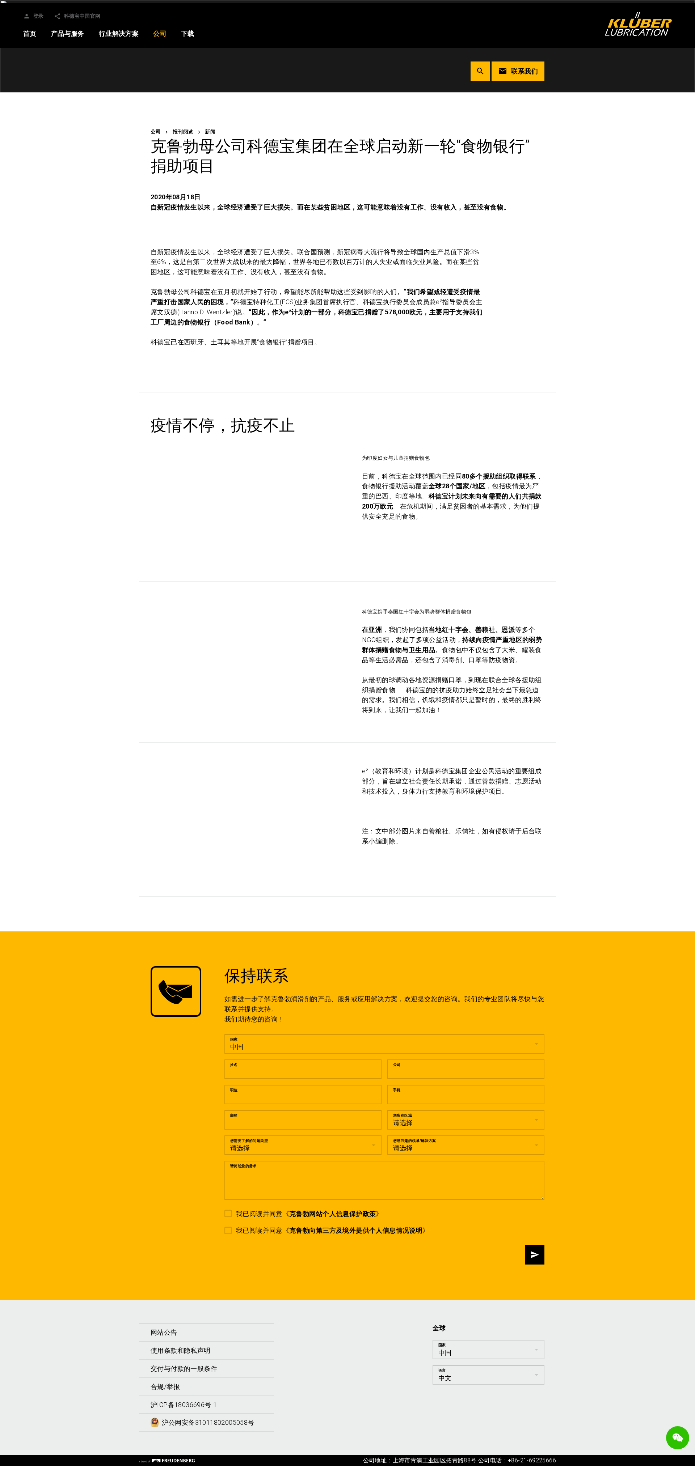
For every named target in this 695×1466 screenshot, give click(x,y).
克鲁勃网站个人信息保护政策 (332, 1213)
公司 (397, 1064)
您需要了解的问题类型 (249, 1140)
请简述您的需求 (243, 1166)
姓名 (234, 1064)
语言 (442, 1370)
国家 (234, 1039)
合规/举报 (165, 1386)
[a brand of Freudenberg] (167, 1460)
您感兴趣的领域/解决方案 (414, 1140)
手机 (397, 1090)
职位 (234, 1090)
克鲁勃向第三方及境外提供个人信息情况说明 (355, 1230)
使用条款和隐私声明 (181, 1350)
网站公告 (164, 1332)
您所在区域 (402, 1115)
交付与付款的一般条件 (184, 1368)
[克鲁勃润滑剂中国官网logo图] (638, 23)
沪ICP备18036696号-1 (184, 1404)
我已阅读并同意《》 (309, 1213)
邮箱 (234, 1115)
